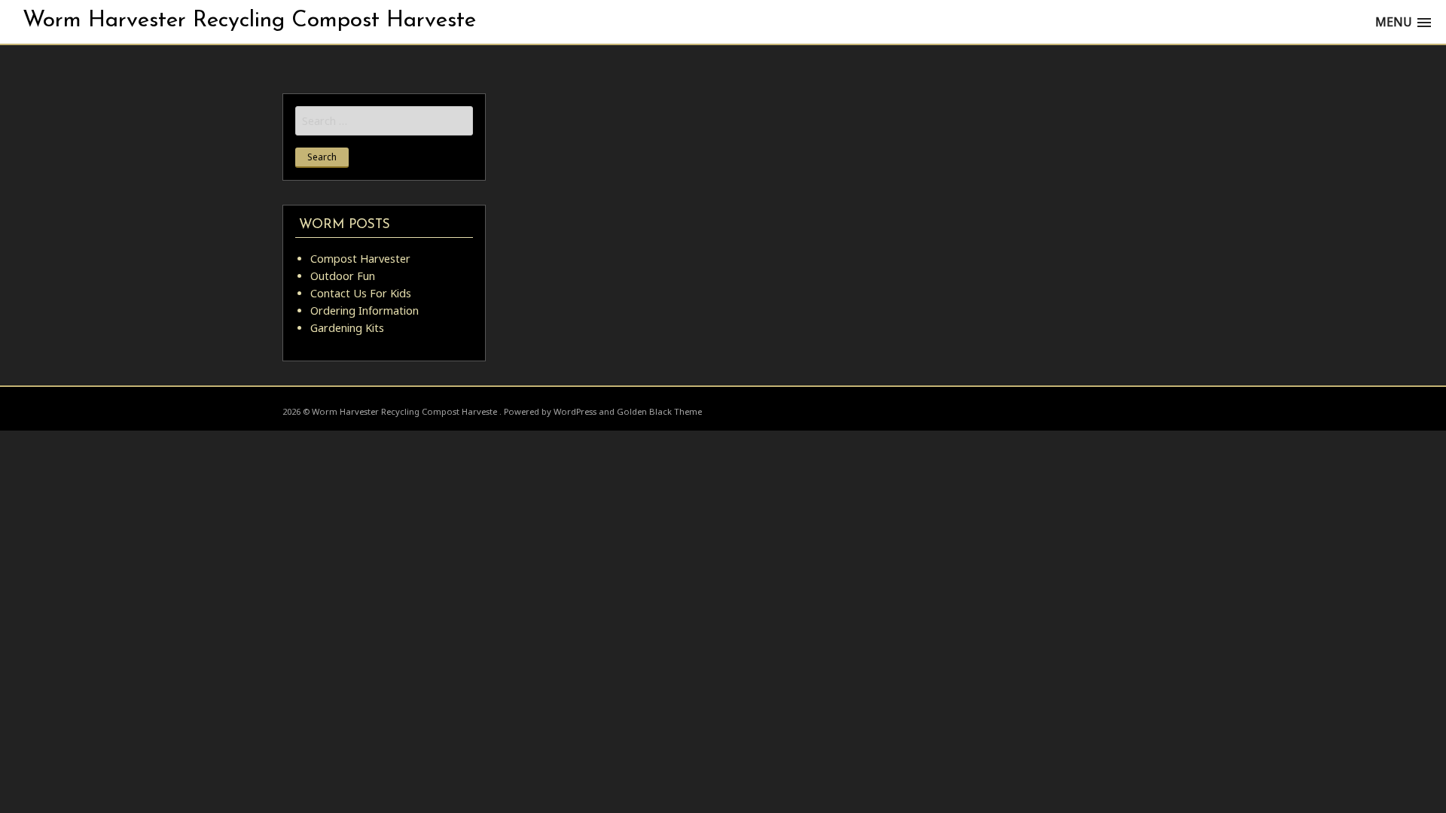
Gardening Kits (347, 328)
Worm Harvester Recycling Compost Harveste (249, 20)
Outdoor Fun (342, 276)
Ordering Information (364, 310)
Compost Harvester (360, 258)
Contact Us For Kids (360, 293)
